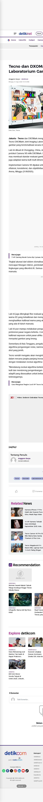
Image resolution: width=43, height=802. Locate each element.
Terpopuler (33, 46)
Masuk (39, 33)
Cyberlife (22, 40)
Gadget (32, 40)
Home (13, 40)
